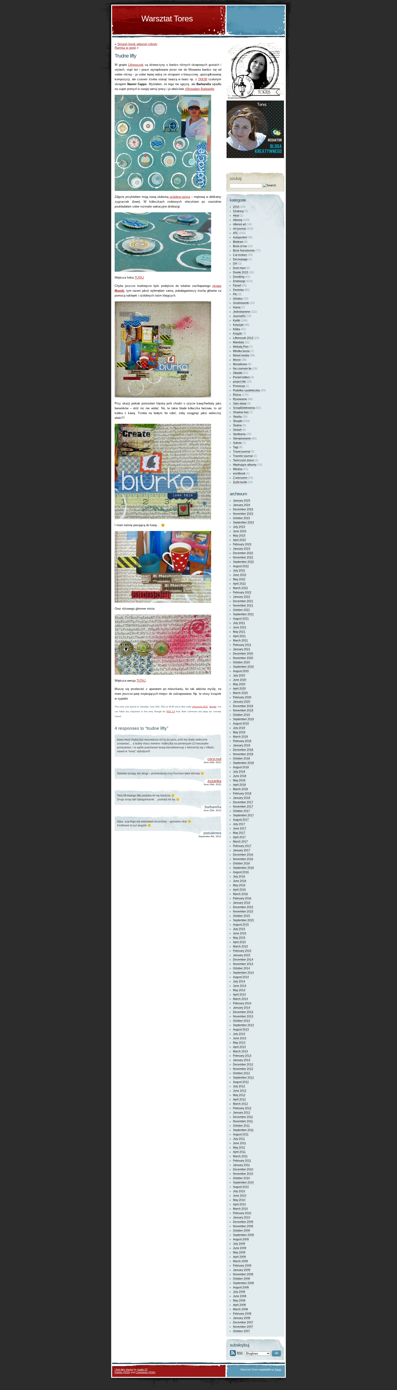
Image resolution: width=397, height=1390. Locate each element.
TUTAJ (139, 277)
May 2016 (239, 885)
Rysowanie (240, 399)
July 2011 (239, 1138)
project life (239, 381)
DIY (235, 263)
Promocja (239, 386)
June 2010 (239, 1195)
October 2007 (241, 1331)
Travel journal (241, 451)
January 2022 (241, 596)
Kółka (236, 329)
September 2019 (243, 719)
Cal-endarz (240, 255)
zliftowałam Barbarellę (199, 89)
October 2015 (241, 915)
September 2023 (243, 522)
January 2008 (241, 1318)
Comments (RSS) (145, 1372)
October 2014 (241, 968)
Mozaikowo (240, 364)
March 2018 (240, 789)
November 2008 (243, 1274)
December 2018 (243, 749)
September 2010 (243, 1182)
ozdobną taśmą (180, 197)
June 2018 (239, 776)
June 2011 (239, 1143)
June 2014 (239, 985)
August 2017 (241, 819)
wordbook (239, 473)
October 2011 (241, 1125)
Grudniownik (241, 303)
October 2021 (241, 609)
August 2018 (241, 767)
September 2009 (243, 1235)
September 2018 (243, 762)
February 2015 (242, 950)
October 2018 (241, 758)
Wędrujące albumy (244, 464)
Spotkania (239, 434)
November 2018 (243, 754)
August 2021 (241, 618)
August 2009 (241, 1239)
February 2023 (242, 544)
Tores (278, 1369)
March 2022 (240, 588)
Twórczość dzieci (243, 460)
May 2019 (239, 732)
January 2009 (241, 1270)
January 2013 (241, 1060)
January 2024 (241, 505)
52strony (238, 211)
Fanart (237, 285)
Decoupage (240, 259)
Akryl (236, 215)
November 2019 (243, 710)
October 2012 (241, 1073)
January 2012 (241, 1112)
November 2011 (243, 1121)
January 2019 (241, 745)
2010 (236, 206)
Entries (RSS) (122, 1372)
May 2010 (239, 1200)
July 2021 (239, 623)
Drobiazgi (239, 281)
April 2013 (239, 1047)
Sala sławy (240, 403)
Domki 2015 (240, 272)
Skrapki (212, 707)
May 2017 (239, 832)
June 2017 (239, 828)
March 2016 (240, 894)
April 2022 (239, 583)
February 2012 (242, 1108)
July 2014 (239, 981)
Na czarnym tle (242, 368)
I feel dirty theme (124, 1369)
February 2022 (242, 592)
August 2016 (241, 872)
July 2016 (239, 876)
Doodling (238, 276)
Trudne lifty (125, 56)
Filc (235, 294)
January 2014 (241, 1007)
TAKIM (202, 79)
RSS (240, 1353)
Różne (237, 394)
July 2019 (239, 728)
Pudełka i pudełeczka (246, 390)
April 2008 (239, 1304)
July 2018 (239, 771)
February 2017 (242, 846)
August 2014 (241, 977)
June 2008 (239, 1296)
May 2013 (239, 1042)
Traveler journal (243, 456)
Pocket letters (241, 377)
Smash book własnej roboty (137, 44)
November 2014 (243, 964)
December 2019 (243, 706)
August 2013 (241, 1029)
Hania (237, 307)
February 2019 (242, 741)
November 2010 (243, 1173)
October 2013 (241, 1020)
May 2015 (239, 937)
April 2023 (239, 540)
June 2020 (239, 679)
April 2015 (239, 942)
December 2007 (243, 1322)
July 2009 (239, 1243)
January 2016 (241, 902)
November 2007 (243, 1326)
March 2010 (240, 1208)
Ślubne (237, 425)
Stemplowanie (242, 438)
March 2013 (240, 1051)
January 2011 (241, 1165)
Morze (237, 359)
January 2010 (241, 1217)
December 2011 (243, 1117)
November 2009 (243, 1226)
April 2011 (239, 1152)
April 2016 (239, 889)
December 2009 (243, 1221)
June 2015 (239, 933)
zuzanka (214, 781)
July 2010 (239, 1191)
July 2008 (239, 1291)
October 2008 (241, 1278)
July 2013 (239, 1033)
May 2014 (239, 990)
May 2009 (239, 1252)
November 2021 (243, 605)
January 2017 (241, 850)
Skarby (237, 416)
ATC (235, 233)
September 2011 (243, 1130)
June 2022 (239, 575)
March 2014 (240, 999)
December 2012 (243, 1064)
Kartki (236, 320)
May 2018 (239, 780)
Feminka (238, 289)
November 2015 (243, 911)
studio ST (142, 1369)
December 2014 (243, 959)
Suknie (237, 442)
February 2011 (242, 1160)
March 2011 (240, 1156)
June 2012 (239, 1090)
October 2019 (241, 714)
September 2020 (243, 666)
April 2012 (239, 1099)
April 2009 (239, 1256)
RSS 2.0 (171, 711)
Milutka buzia (241, 351)
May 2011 (239, 1147)
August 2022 (241, 566)
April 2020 (239, 688)
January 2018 (241, 797)
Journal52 (239, 316)
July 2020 (239, 675)
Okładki (237, 373)
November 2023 (243, 513)
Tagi (235, 447)
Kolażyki (238, 324)
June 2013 (239, 1038)
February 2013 (242, 1055)
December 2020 (243, 653)
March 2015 (240, 946)
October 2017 (241, 811)
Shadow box (241, 412)
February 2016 (242, 898)
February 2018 (242, 793)
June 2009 (239, 1248)
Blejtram (238, 241)
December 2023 (243, 509)
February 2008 (242, 1313)
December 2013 (243, 1012)
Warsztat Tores (167, 18)
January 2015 (241, 955)
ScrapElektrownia (244, 408)
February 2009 (242, 1265)
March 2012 (240, 1103)
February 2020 (242, 697)
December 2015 (243, 907)
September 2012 (243, 1077)
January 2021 (241, 649)
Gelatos (238, 298)
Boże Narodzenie (244, 250)
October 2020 (241, 662)
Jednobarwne (241, 311)
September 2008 (243, 1283)
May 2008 (239, 1300)
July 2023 (239, 526)
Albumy (237, 220)
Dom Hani (239, 268)
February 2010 (242, 1213)
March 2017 (240, 841)
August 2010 (241, 1186)
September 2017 (243, 815)
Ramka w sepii (125, 47)
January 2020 (241, 701)
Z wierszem (240, 477)
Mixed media (241, 355)
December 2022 (243, 553)
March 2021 (240, 640)
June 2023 (239, 531)
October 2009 (241, 1230)
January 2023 (241, 548)
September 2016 (243, 867)
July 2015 (239, 929)
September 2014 (243, 972)
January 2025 (241, 500)
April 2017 (239, 837)
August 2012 (241, 1082)
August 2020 (241, 671)
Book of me (240, 246)
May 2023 (239, 535)
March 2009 (240, 1261)
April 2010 (239, 1204)
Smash (237, 429)
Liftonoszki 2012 (200, 707)
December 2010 (243, 1169)
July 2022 (239, 570)
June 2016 (239, 880)
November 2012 (243, 1068)
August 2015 (241, 924)
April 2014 (239, 994)
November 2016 (243, 859)
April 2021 (239, 636)
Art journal (239, 228)
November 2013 (243, 1016)
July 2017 (239, 824)
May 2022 (239, 579)
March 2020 (240, 693)
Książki (237, 333)
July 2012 (239, 1086)
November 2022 (243, 557)
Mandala (238, 342)
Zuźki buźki (240, 482)
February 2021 (242, 644)
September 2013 (243, 1025)
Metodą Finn (241, 346)
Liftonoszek (136, 64)
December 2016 (243, 854)
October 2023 (241, 518)
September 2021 (243, 614)
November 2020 (243, 658)
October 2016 (241, 863)
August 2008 (241, 1287)
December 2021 (243, 601)
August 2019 (241, 723)
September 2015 (243, 920)
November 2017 (243, 806)
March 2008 (240, 1309)
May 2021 (239, 631)
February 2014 (242, 1003)
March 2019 (240, 736)
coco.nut (214, 759)
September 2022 (243, 561)
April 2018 (239, 784)
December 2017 (243, 802)
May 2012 (239, 1095)
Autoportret (240, 237)
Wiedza (237, 469)
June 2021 (239, 627)
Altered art (239, 224)
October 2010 (241, 1178)
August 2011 (241, 1134)
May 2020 (239, 684)
